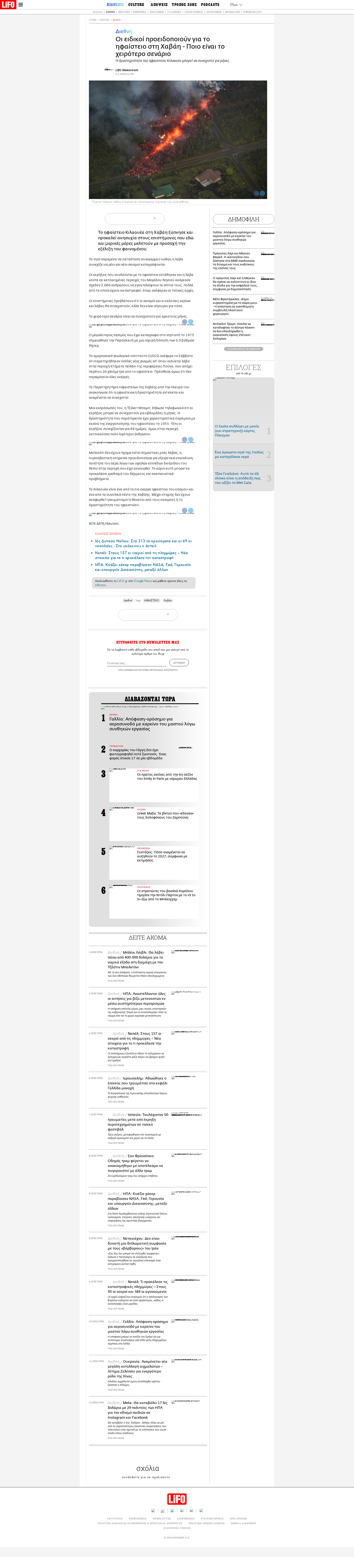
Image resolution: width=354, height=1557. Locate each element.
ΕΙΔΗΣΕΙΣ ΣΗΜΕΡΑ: (108, 534)
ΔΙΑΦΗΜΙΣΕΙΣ (186, 1518)
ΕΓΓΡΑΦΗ (179, 662)
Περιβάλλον (232, 11)
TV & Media (174, 11)
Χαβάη (168, 600)
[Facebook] (256, 193)
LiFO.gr (122, 581)
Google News (143, 581)
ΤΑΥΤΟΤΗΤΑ (115, 1518)
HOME (92, 20)
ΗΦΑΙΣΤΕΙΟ (151, 600)
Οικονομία (139, 11)
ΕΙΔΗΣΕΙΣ (104, 20)
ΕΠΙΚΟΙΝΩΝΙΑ (138, 1518)
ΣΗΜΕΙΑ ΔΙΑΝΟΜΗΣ (243, 1523)
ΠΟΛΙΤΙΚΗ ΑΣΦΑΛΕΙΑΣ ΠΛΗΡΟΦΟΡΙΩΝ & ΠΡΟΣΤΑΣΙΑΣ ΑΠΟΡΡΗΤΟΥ (140, 1523)
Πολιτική (124, 11)
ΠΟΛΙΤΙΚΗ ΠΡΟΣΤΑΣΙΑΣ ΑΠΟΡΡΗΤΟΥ (158, 669)
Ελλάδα (97, 11)
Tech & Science (193, 11)
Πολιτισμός (157, 11)
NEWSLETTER (162, 1518)
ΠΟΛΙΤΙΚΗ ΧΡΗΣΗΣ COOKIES (207, 1523)
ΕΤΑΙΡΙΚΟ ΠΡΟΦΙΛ (212, 1518)
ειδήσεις (100, 585)
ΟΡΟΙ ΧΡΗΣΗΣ (125, 669)
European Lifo (252, 11)
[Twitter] (262, 193)
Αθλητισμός (213, 11)
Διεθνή (110, 11)
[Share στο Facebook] (184, 321)
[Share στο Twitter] (190, 321)
